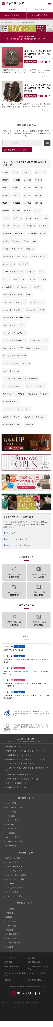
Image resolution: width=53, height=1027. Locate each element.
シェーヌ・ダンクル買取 (15, 875)
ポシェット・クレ (37, 302)
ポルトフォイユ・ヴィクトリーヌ (16, 363)
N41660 (6, 211)
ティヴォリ (23, 264)
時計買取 (9, 917)
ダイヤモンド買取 (12, 943)
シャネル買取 (11, 812)
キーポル (6, 226)
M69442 (38, 203)
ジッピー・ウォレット (37, 234)
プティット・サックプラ (12, 295)
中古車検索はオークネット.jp (17, 755)
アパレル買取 (11, 926)
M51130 (27, 188)
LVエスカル (26, 172)
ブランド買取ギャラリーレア (11, 22)
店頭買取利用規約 (35, 980)
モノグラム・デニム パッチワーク (16, 409)
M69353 (27, 203)
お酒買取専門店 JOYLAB (16, 787)
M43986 (27, 180)
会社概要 (31, 958)
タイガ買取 (10, 884)
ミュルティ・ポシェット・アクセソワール (20, 379)
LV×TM (5, 172)
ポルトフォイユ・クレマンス (14, 340)
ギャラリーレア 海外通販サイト (18, 775)
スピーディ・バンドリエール (14, 256)
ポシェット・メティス (35, 310)
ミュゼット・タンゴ (10, 371)
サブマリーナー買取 (13, 867)
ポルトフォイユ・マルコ (36, 348)
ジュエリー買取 (11, 921)
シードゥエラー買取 (13, 871)
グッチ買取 (10, 816)
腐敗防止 (8, 980)
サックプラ (43, 226)
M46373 (16, 188)
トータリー (31, 272)
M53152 (38, 188)
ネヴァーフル (18, 279)
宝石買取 (9, 947)
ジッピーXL (20, 234)
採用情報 (8, 962)
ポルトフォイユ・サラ (39, 340)
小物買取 (9, 930)
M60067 (6, 195)
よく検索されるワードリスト (16, 150)
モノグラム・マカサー (11, 417)
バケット (31, 279)
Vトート (27, 211)
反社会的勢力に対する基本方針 (15, 974)
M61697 (38, 195)
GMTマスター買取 (13, 858)
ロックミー (29, 425)
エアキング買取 (11, 862)
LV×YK (15, 172)
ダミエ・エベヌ (8, 264)
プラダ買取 (10, 824)
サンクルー (7, 234)
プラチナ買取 (11, 938)
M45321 (6, 188)
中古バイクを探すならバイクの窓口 (20, 764)
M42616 (16, 180)
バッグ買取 (10, 909)
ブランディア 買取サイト (15, 783)
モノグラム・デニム (10, 402)
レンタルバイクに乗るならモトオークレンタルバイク (26, 769)
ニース (42, 272)
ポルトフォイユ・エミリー (13, 325)
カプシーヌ (18, 218)
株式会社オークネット (14, 747)
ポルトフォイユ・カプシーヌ (14, 333)
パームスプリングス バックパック (16, 287)
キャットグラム (41, 218)
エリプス (6, 218)
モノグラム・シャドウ (35, 386)
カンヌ (29, 218)
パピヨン (42, 279)
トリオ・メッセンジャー (12, 272)
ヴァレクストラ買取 (13, 841)
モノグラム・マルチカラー (35, 417)
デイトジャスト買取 (13, 888)
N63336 (16, 211)
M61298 (27, 195)
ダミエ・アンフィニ (38, 256)
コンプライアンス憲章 (36, 973)
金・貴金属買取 (11, 934)
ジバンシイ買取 (11, 837)
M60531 (16, 195)
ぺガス (29, 295)
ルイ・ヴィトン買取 (13, 807)
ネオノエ (6, 279)
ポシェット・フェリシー (12, 310)
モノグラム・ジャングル (38, 394)
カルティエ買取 (11, 820)
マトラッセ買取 (11, 892)
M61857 (6, 203)
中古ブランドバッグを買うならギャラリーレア (25, 751)
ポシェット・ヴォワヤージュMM (16, 318)
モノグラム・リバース (11, 425)
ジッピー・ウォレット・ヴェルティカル (19, 241)
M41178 (6, 180)
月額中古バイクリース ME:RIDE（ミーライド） (25, 759)
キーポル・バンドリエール (24, 226)
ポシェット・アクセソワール (14, 302)
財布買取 (9, 913)
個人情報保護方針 (12, 966)
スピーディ (31, 249)
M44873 (38, 180)
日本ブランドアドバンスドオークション (22, 779)
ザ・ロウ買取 (11, 846)
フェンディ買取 (11, 829)
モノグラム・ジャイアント (13, 394)
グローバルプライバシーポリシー (38, 967)
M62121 (16, 203)
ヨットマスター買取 (13, 896)
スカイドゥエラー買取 (14, 879)
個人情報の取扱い (35, 962)
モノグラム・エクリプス (12, 386)
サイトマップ (10, 958)
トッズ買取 (10, 833)
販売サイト (39, 9)
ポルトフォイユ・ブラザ (12, 348)
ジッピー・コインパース (12, 249)
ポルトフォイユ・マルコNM (14, 356)
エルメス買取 (11, 803)
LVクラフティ (40, 172)
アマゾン (37, 211)
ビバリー (38, 287)
